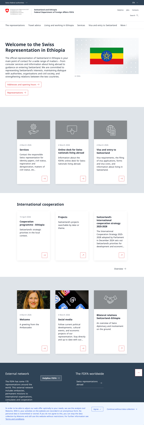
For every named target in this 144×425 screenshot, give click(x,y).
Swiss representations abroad (87, 383)
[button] (15, 25)
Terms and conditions (15, 419)
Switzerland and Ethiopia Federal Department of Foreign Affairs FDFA (54, 10)
